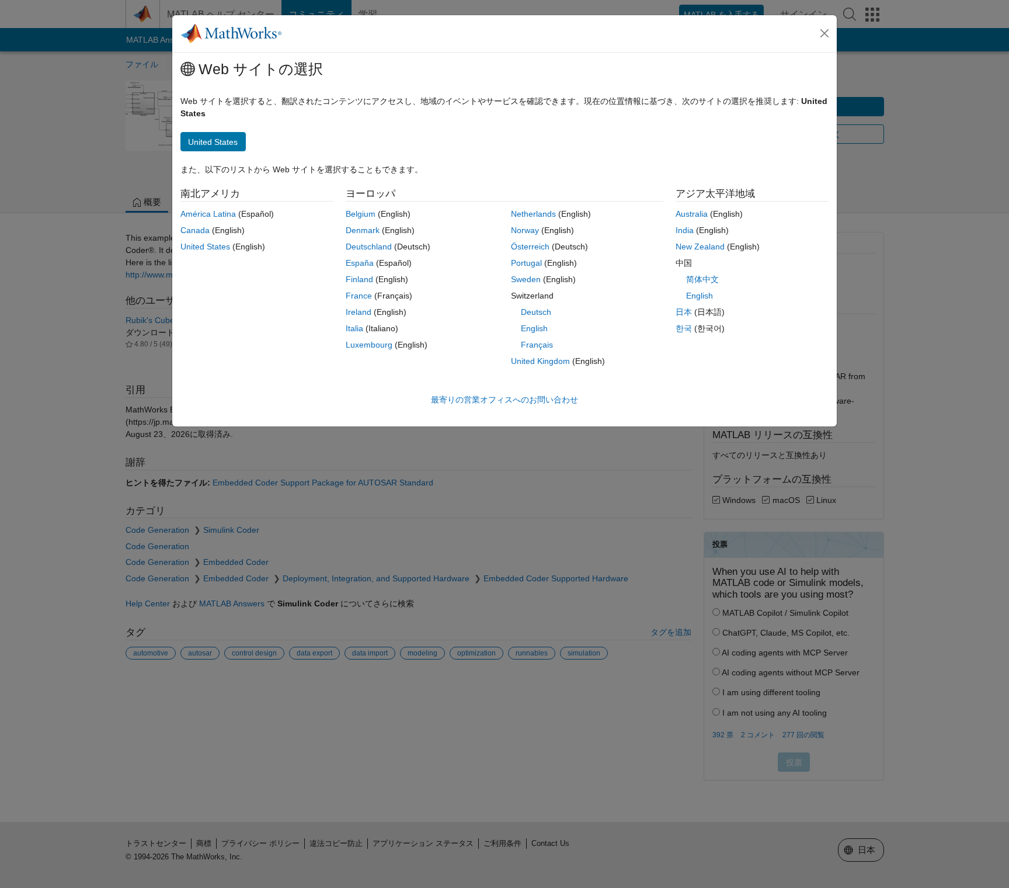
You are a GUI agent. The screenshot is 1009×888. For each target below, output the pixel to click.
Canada (195, 230)
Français (537, 344)
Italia (354, 328)
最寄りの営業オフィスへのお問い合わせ (504, 399)
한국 (684, 328)
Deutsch (536, 312)
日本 (684, 312)
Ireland (358, 312)
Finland (359, 279)
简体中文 (702, 279)
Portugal (526, 263)
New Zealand (700, 246)
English (534, 328)
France (359, 295)
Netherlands (533, 213)
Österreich (530, 246)
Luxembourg (369, 344)
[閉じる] (824, 33)
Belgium (360, 213)
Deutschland (369, 246)
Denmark (363, 230)
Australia (692, 213)
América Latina (208, 213)
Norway (525, 230)
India (685, 230)
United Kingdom (540, 361)
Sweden (526, 279)
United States (205, 246)
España (360, 263)
